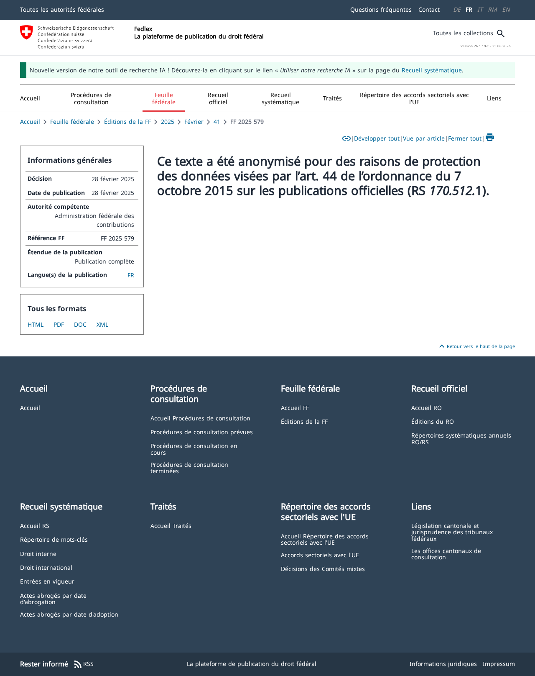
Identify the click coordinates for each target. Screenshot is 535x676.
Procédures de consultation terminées (189, 467)
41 (217, 121)
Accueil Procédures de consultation (200, 417)
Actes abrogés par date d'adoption (69, 613)
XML (102, 324)
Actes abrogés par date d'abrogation (53, 598)
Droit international (46, 567)
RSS (83, 664)
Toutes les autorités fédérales (62, 9)
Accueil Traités (170, 525)
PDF (59, 324)
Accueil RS (34, 525)
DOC (80, 324)
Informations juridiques (443, 664)
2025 (167, 121)
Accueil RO (426, 407)
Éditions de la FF (127, 121)
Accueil (30, 121)
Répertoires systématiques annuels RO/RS (461, 438)
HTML (35, 324)
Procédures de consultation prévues (201, 431)
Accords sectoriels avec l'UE (320, 554)
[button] (91, 98)
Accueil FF (295, 407)
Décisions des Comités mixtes (323, 568)
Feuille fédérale (72, 121)
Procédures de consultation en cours (193, 449)
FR (469, 9)
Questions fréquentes (381, 9)
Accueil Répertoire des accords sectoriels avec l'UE (325, 539)
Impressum (499, 664)
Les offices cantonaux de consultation (446, 554)
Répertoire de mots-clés (54, 539)
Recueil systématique (432, 70)
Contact (429, 9)
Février (194, 121)
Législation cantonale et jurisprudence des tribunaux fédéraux (452, 532)
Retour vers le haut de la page (476, 346)
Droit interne (38, 553)
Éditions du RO (432, 421)
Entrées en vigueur (47, 580)
